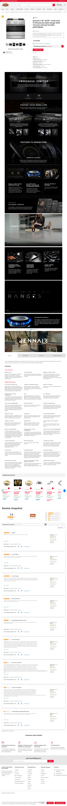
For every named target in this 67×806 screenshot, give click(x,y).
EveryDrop (30, 785)
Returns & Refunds (18, 775)
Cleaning (42, 771)
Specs (25, 355)
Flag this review (26, 546)
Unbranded (30, 773)
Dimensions (41, 355)
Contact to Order (38, 49)
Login (58, 5)
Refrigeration (43, 773)
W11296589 (48, 495)
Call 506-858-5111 (59, 773)
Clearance (43, 781)
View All (29, 788)
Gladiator (29, 779)
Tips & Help (49, 9)
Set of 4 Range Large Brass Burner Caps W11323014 (17, 492)
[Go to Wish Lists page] (64, 5)
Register (61, 5)
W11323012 (4, 494)
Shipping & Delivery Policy (20, 781)
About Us (16, 771)
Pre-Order (43, 783)
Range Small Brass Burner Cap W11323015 (29, 492)
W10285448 (37, 495)
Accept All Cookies (60, 803)
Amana (29, 781)
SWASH (29, 787)
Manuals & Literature (57, 355)
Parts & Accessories (44, 777)
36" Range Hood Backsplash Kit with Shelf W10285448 (39, 492)
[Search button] (54, 5)
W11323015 (26, 494)
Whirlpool (30, 771)
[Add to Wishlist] (62, 46)
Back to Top (12, 730)
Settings (42, 803)
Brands (12, 9)
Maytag (29, 777)
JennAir (29, 775)
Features (9, 355)
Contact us (17, 770)
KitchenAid (30, 770)
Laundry (42, 775)
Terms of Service (18, 777)
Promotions (17, 773)
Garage (42, 779)
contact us (40, 43)
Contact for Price (50, 500)
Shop (7, 9)
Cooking (42, 770)
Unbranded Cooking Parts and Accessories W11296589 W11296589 (51, 492)
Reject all (50, 803)
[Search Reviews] (45, 524)
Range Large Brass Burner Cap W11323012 (7, 492)
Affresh (29, 783)
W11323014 (15, 495)
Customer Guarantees (19, 783)
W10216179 (59, 493)
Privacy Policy (17, 779)
